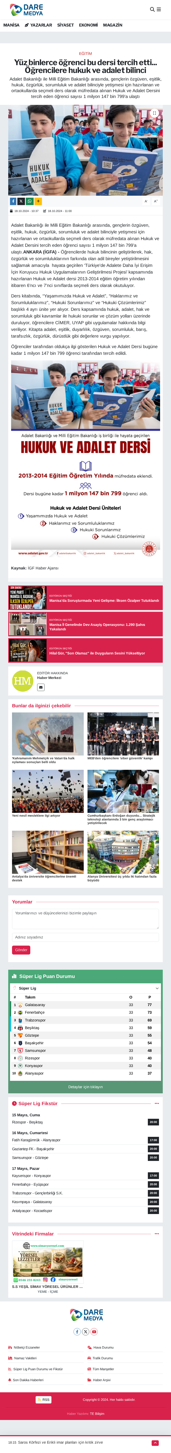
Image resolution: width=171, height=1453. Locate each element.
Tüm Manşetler (103, 1369)
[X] (85, 1331)
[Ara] (152, 10)
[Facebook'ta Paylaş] (13, 201)
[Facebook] (77, 1331)
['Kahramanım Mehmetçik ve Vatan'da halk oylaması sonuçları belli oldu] (48, 734)
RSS (45, 1399)
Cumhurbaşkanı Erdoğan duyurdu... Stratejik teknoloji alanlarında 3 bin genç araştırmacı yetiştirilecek (121, 819)
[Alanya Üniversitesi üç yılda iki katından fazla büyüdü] (123, 852)
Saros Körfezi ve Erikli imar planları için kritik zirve (60, 1442)
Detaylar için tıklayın (85, 1087)
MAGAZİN (112, 25)
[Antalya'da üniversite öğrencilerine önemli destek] (48, 852)
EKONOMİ (88, 25)
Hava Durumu (104, 1347)
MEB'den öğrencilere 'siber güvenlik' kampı (120, 758)
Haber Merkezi (49, 678)
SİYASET (65, 25)
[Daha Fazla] (38, 201)
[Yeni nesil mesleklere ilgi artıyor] (48, 791)
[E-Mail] (41, 687)
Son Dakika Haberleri (28, 1380)
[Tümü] (157, 1234)
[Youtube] (94, 1331)
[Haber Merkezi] (22, 681)
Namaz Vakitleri (25, 1358)
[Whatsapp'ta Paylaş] (30, 201)
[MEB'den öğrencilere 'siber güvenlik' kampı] (123, 734)
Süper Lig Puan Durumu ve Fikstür (38, 1369)
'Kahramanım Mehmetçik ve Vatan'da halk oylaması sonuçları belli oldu (43, 760)
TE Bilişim (97, 1414)
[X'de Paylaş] (21, 201)
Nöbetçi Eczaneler (27, 1347)
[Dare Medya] (25, 10)
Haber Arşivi (101, 1380)
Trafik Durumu (103, 1358)
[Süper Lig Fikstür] (157, 1104)
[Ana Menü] (159, 10)
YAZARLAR (41, 25)
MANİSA (11, 25)
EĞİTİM (85, 54)
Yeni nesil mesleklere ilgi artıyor (36, 815)
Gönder (21, 950)
